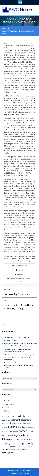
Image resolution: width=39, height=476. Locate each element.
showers (5, 449)
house (22, 278)
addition (13, 416)
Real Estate (20, 274)
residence (13, 447)
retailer (26, 446)
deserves (12, 278)
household (28, 278)
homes (22, 431)
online (13, 444)
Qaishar (20, 270)
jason (18, 436)
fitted (11, 431)
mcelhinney (6, 444)
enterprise (31, 427)
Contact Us (8, 407)
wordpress (8, 452)
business (29, 423)
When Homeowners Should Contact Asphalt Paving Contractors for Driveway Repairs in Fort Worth (19, 357)
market (31, 439)
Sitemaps (7, 411)
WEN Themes (24, 473)
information (12, 436)
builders (24, 423)
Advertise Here (9, 401)
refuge (19, 281)
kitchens (7, 439)
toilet (26, 449)
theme (22, 449)
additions (23, 416)
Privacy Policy (9, 404)
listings (26, 439)
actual (5, 416)
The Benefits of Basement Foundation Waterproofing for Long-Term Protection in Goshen (18, 365)
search (30, 447)
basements (26, 419)
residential (20, 446)
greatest (15, 431)
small (10, 449)
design (11, 426)
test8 (17, 449)
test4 (14, 449)
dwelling (25, 427)
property (27, 443)
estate (5, 431)
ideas (4, 435)
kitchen (25, 435)
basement (15, 419)
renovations (5, 446)
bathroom (5, 423)
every (17, 278)
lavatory (16, 439)
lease (21, 439)
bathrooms (15, 423)
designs (18, 427)
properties (18, 444)
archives (6, 420)
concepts (4, 427)
